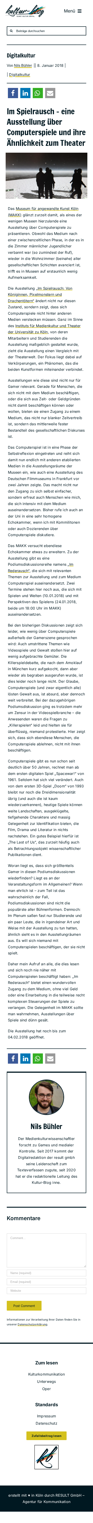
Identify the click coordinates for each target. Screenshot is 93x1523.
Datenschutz (46, 1423)
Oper (46, 1388)
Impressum (46, 1416)
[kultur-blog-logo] (25, 6)
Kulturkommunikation (46, 1374)
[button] (13, 93)
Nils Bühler (23, 65)
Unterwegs (46, 1381)
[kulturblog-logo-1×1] (46, 1446)
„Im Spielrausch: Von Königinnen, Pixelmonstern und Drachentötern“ (40, 294)
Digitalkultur (19, 74)
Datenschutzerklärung (32, 1324)
